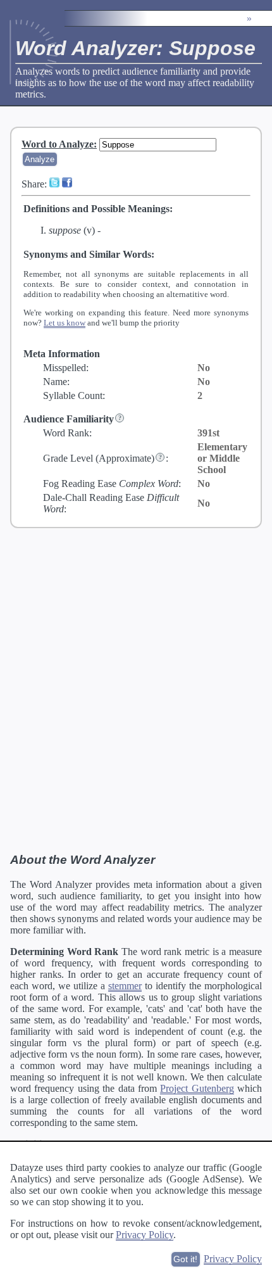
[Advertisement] (136, 690)
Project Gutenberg (196, 1088)
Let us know (64, 322)
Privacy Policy (144, 1234)
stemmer (125, 985)
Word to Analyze (58, 144)
